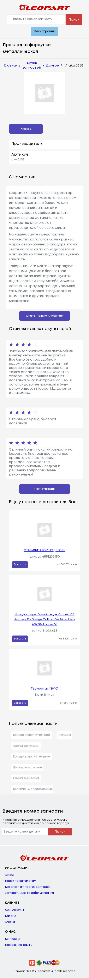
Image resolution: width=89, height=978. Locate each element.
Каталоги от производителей (28, 887)
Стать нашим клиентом (44, 316)
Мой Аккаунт (14, 910)
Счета (10, 922)
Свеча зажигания (26, 746)
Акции (9, 875)
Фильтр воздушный (27, 767)
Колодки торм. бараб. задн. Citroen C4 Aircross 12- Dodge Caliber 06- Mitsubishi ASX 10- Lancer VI (44, 619)
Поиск (74, 19)
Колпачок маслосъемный (32, 789)
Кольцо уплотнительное (31, 735)
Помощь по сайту (18, 945)
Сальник (64, 735)
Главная (10, 65)
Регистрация (44, 31)
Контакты (12, 939)
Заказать (20, 564)
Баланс (10, 916)
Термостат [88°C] (44, 688)
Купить (26, 129)
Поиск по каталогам (20, 881)
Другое (52, 65)
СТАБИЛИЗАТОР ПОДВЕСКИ (44, 550)
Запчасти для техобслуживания (29, 893)
